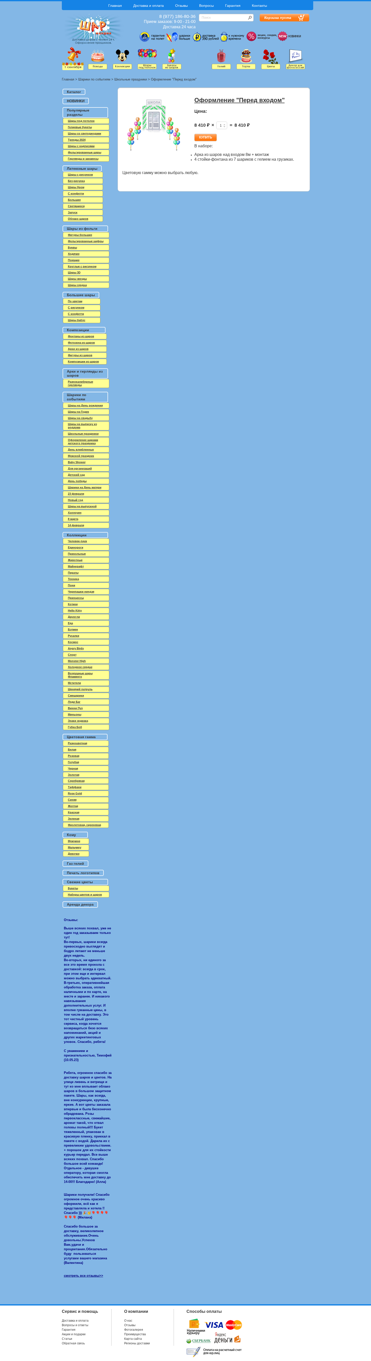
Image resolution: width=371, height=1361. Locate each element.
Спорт (72, 654)
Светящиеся (76, 206)
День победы (77, 481)
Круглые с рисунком (82, 266)
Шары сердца (77, 285)
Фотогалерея (133, 1329)
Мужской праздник (81, 455)
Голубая (73, 762)
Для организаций (80, 468)
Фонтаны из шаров (81, 336)
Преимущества (135, 1334)
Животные (75, 560)
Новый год (75, 500)
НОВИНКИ (76, 101)
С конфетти (76, 313)
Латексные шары (82, 168)
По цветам (75, 301)
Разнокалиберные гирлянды (80, 383)
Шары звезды (77, 278)
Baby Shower (77, 462)
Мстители (74, 682)
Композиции (78, 330)
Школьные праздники (130, 79)
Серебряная (76, 780)
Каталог (74, 92)
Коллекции (77, 535)
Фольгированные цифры (85, 241)
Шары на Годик (78, 411)
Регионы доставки (137, 1343)
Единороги (75, 547)
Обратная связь (73, 1343)
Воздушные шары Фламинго (80, 675)
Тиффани (75, 787)
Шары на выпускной (82, 506)
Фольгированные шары (84, 152)
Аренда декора (80, 904)
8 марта (73, 518)
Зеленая (73, 818)
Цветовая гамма (81, 737)
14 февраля (76, 525)
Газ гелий (75, 864)
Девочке (74, 853)
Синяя (72, 799)
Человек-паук (77, 541)
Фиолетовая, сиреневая (84, 824)
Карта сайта (133, 1339)
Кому (71, 835)
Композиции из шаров (83, 361)
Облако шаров (78, 218)
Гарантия (233, 6)
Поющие (74, 260)
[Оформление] (154, 128)
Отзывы (181, 6)
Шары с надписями (81, 146)
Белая (72, 749)
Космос (73, 642)
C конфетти (76, 193)
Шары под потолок (81, 120)
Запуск (72, 212)
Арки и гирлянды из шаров (85, 373)
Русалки (73, 635)
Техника (73, 578)
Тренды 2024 (77, 139)
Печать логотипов (83, 873)
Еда (70, 623)
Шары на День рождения (85, 405)
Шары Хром (76, 187)
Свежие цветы (80, 882)
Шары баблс (76, 320)
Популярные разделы (78, 112)
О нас (128, 1320)
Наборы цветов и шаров (85, 894)
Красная (73, 812)
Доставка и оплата (148, 6)
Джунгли (74, 616)
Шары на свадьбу (80, 418)
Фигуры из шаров (80, 355)
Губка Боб (75, 727)
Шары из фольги (82, 229)
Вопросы (206, 6)
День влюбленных (81, 449)
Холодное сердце (80, 667)
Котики (73, 604)
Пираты (73, 572)
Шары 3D (74, 272)
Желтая (73, 806)
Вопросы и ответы (75, 1325)
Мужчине (74, 841)
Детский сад (76, 474)
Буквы (72, 247)
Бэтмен (73, 629)
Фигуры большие (80, 234)
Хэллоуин (75, 512)
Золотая (73, 774)
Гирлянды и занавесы (83, 158)
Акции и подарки (74, 1334)
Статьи (67, 1339)
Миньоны (74, 714)
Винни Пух (75, 708)
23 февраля (76, 493)
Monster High (77, 660)
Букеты (73, 888)
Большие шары (81, 295)
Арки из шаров (78, 348)
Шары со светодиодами (84, 133)
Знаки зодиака (78, 720)
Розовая (73, 755)
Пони (71, 585)
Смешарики (76, 695)
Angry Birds (76, 648)
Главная (115, 6)
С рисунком (76, 307)
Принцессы (76, 597)
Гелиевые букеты (80, 127)
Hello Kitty (75, 610)
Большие (74, 199)
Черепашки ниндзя (81, 591)
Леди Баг (74, 701)
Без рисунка (76, 180)
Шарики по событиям (94, 79)
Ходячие (74, 253)
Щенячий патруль (80, 689)
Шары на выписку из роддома (82, 426)
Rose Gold (75, 793)
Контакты (259, 6)
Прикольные (77, 553)
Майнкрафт (76, 566)
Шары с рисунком (80, 174)
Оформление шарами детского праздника (83, 441)
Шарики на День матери (84, 487)
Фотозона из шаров (81, 342)
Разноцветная (77, 743)
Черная (73, 768)
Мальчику (74, 847)
